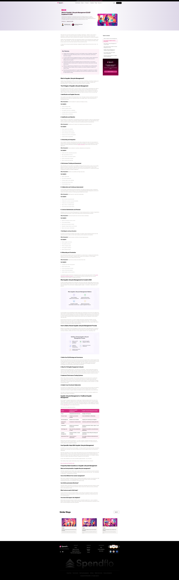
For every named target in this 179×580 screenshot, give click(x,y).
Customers (92, 2)
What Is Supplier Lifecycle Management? (110, 38)
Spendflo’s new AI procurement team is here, (89, 0)
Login (114, 2)
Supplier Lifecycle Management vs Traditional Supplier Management (109, 50)
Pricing (96, 2)
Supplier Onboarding (81, 144)
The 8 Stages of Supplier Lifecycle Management (109, 41)
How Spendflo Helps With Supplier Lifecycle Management (109, 53)
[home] (60, 2)
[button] (82, 3)
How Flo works (77, 2)
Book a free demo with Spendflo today (67, 463)
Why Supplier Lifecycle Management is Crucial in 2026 (110, 44)
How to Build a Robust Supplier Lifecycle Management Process (110, 47)
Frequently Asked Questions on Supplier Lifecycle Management (110, 56)
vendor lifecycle (66, 404)
